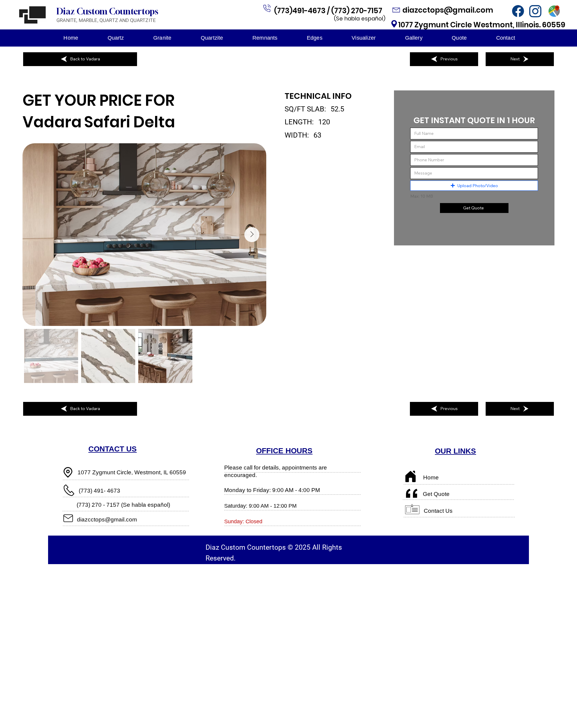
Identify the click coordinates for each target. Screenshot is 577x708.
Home (431, 477)
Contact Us (438, 511)
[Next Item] (251, 234)
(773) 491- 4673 (99, 491)
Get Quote (436, 494)
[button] (474, 186)
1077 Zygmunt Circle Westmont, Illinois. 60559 (481, 25)
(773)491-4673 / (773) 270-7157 (329, 11)
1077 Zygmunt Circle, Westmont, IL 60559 (132, 472)
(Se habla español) (359, 18)
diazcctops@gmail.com (448, 10)
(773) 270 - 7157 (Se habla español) (123, 505)
